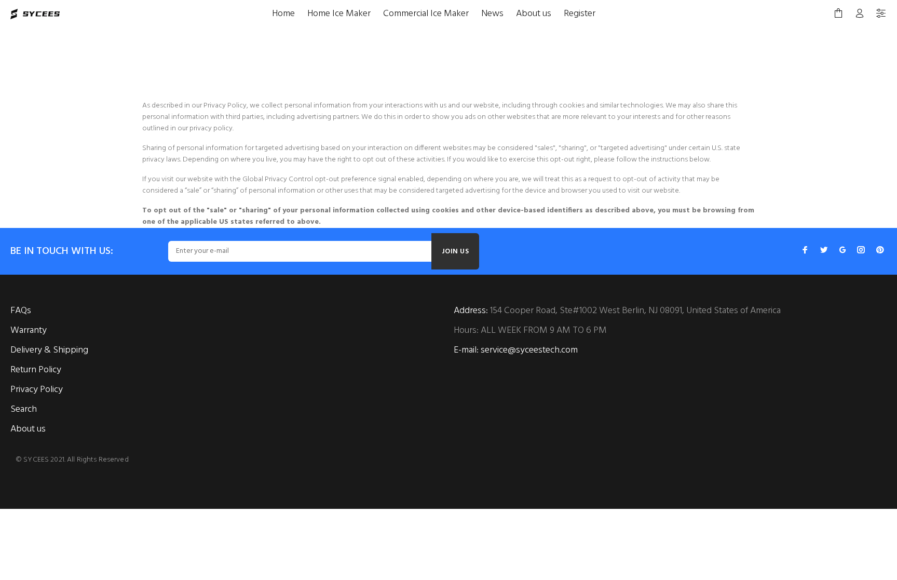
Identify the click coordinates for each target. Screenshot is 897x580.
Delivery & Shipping (49, 350)
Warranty (28, 330)
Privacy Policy (36, 389)
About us (28, 429)
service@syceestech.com (529, 350)
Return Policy (35, 369)
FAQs (20, 310)
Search (23, 409)
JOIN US (455, 252)
